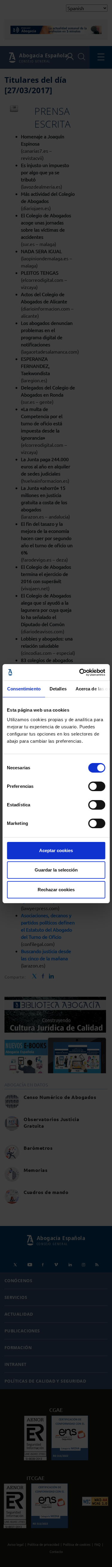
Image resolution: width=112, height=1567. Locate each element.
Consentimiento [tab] (23, 688)
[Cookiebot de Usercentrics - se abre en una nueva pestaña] (79, 672)
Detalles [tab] (57, 688)
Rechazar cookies (56, 889)
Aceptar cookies (56, 850)
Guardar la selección (56, 869)
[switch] (96, 786)
